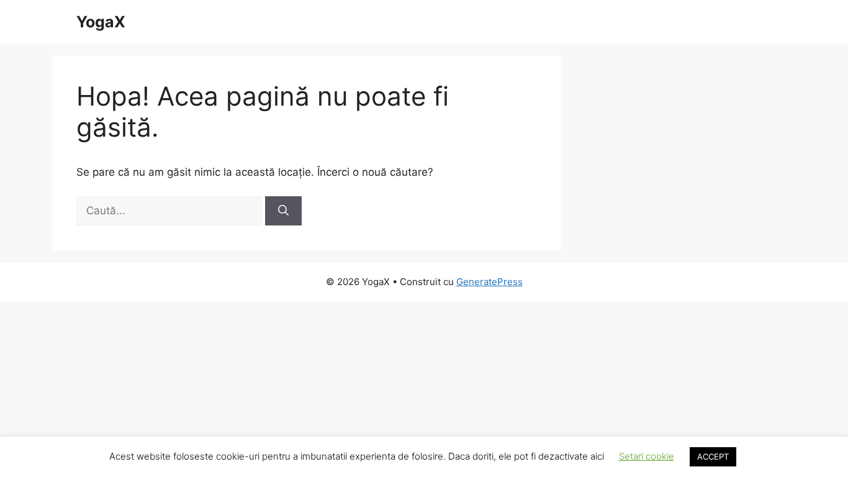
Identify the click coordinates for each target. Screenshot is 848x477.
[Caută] (283, 211)
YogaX (100, 21)
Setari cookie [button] (646, 456)
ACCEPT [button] (713, 456)
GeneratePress (489, 282)
